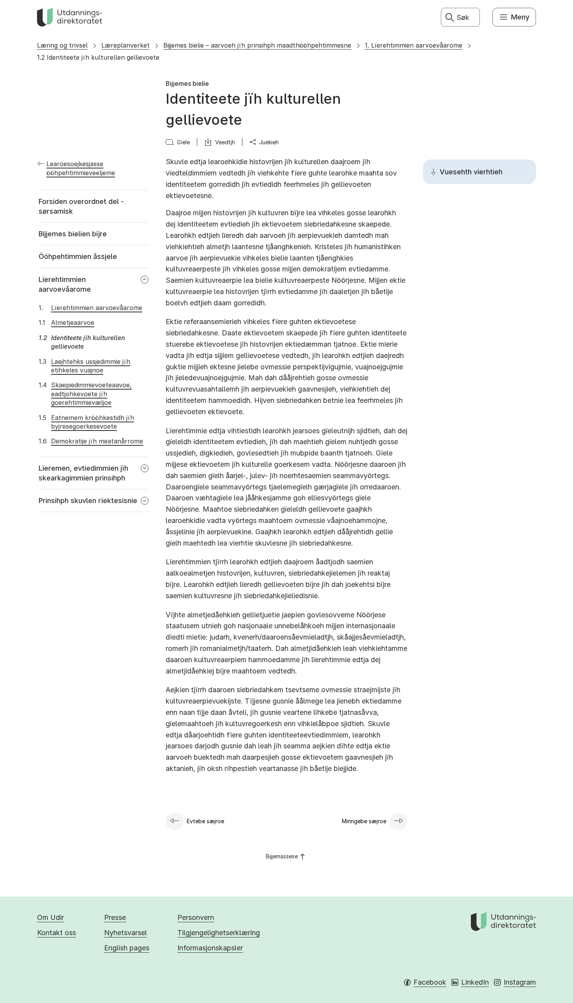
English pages (126, 948)
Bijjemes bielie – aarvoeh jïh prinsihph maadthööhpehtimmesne (257, 45)
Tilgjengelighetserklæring (218, 933)
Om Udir (50, 917)
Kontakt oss (56, 933)
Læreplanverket (125, 45)
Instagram (520, 982)
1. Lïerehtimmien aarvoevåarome (413, 45)
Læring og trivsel (62, 45)
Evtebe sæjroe (205, 821)
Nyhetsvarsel (125, 933)
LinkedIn (475, 982)
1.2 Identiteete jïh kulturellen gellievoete (98, 57)
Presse (115, 917)
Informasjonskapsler (210, 948)
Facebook (430, 982)
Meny (520, 17)
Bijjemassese (282, 856)
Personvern (195, 917)
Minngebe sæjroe (364, 821)
